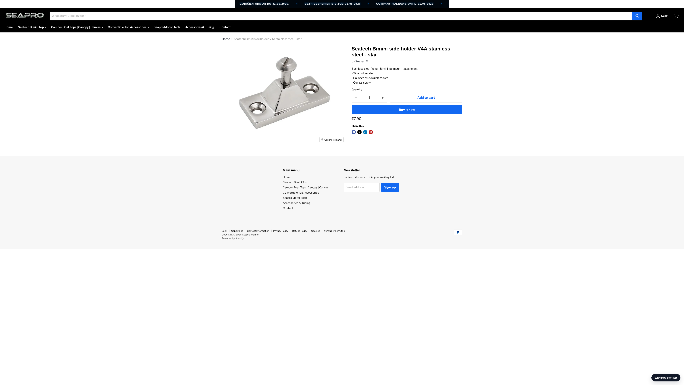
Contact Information (258, 230)
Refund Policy (299, 230)
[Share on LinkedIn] (365, 132)
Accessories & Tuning (199, 27)
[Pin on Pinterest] (371, 132)
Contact (225, 27)
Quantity (357, 89)
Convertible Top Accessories (127, 27)
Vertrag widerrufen (334, 230)
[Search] (637, 16)
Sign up (390, 187)
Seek (224, 230)
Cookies (315, 230)
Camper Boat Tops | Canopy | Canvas (76, 27)
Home (8, 27)
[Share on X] (359, 132)
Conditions (237, 230)
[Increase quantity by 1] (382, 98)
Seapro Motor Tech (167, 27)
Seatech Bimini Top (31, 27)
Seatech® (361, 61)
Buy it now (407, 110)
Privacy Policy (280, 230)
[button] (663, 16)
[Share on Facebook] (354, 132)
